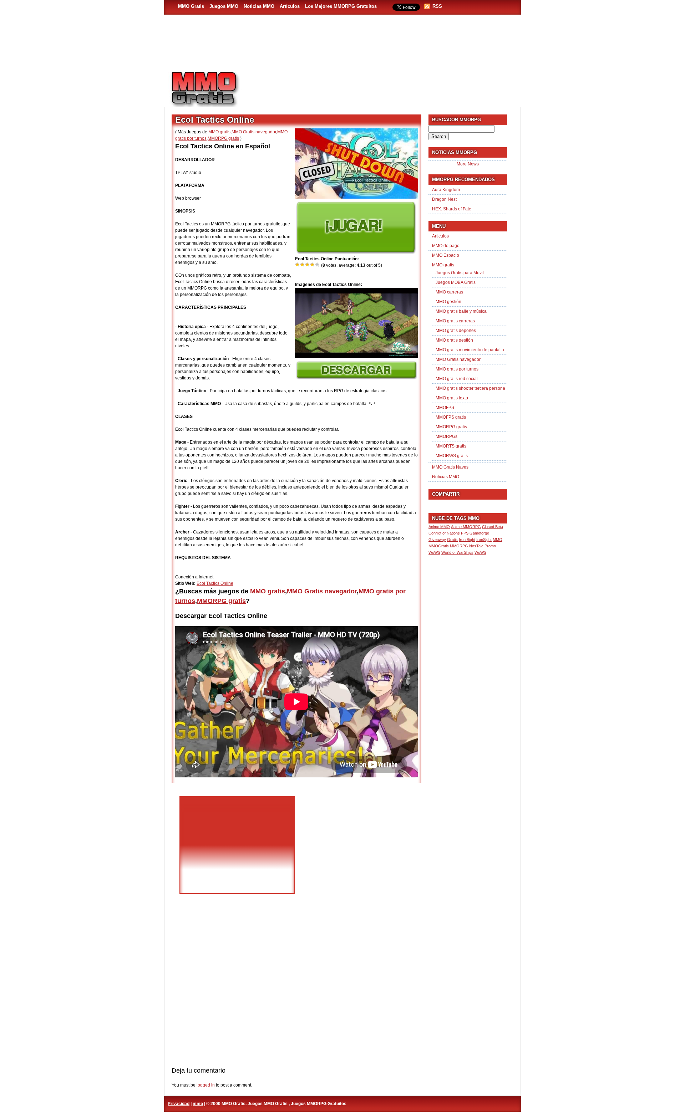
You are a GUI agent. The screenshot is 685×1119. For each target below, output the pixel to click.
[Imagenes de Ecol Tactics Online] (356, 356)
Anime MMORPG (466, 527)
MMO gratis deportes (456, 330)
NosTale (476, 546)
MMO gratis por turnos (457, 369)
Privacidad (178, 1103)
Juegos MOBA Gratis (456, 282)
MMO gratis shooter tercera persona (470, 388)
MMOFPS (445, 407)
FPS (464, 533)
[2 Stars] (302, 264)
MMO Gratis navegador (254, 131)
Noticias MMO (259, 6)
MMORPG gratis (223, 138)
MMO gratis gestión (454, 340)
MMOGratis (438, 546)
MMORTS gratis (451, 446)
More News (468, 164)
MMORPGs (446, 436)
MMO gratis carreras (455, 320)
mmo (198, 1103)
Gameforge (479, 533)
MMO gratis (219, 131)
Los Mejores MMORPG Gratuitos (341, 6)
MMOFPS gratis (451, 417)
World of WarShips (457, 552)
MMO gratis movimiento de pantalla (470, 349)
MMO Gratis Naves (450, 467)
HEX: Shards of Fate (451, 208)
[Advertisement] (384, 86)
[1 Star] (297, 264)
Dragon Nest (444, 199)
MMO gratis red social (457, 378)
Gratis (452, 539)
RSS (437, 6)
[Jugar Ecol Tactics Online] (355, 252)
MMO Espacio (445, 255)
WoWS (480, 552)
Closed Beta (492, 527)
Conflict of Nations (444, 533)
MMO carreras (449, 292)
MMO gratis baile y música (461, 311)
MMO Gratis (191, 6)
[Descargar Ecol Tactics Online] (356, 377)
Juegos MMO (223, 6)
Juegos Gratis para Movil (460, 272)
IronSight (484, 539)
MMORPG (459, 546)
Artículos (290, 6)
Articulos (440, 236)
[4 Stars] (312, 264)
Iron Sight (467, 539)
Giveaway (437, 539)
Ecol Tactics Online (215, 583)
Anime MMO (439, 527)
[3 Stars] (307, 264)
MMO (497, 539)
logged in (206, 1085)
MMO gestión (448, 301)
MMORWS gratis (452, 455)
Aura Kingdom (446, 189)
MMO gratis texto (452, 397)
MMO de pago (446, 245)
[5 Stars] (317, 264)
